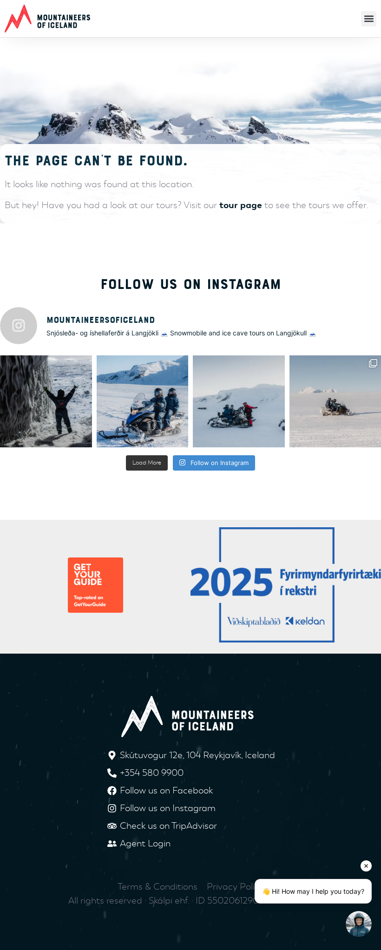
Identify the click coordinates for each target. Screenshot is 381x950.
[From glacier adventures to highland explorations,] (239, 401)
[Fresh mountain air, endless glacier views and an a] (46, 401)
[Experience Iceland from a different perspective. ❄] (143, 401)
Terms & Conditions (157, 886)
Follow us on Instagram (190, 284)
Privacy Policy (235, 886)
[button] (368, 18)
